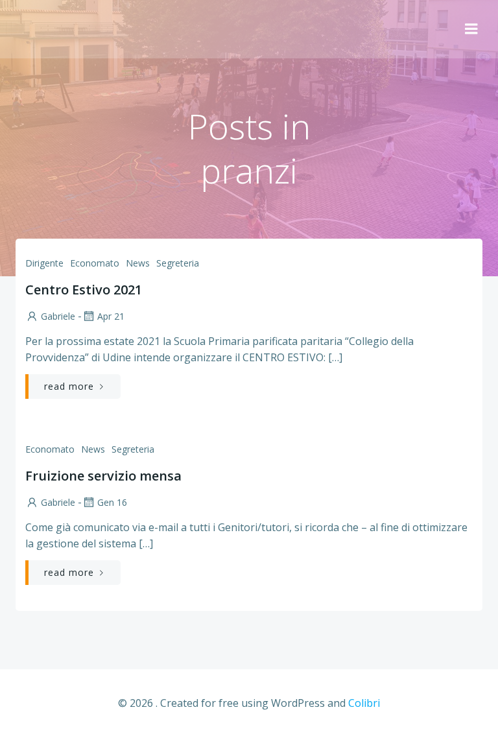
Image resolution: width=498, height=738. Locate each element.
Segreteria (177, 263)
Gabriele (58, 316)
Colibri (364, 703)
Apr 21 (110, 316)
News (138, 263)
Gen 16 (112, 502)
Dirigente (44, 263)
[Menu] (471, 29)
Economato (94, 263)
